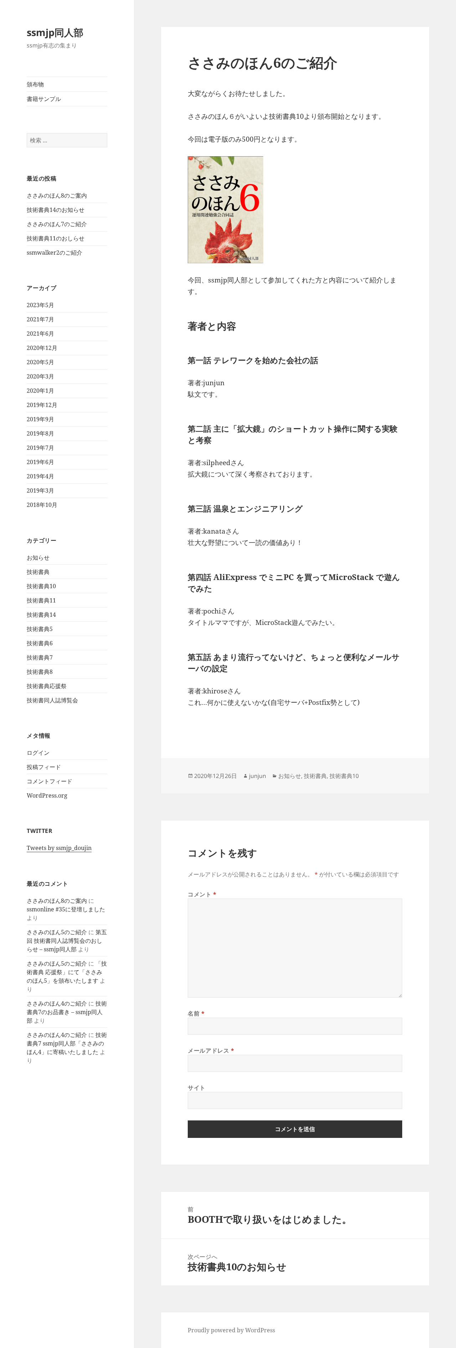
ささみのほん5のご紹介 (57, 932)
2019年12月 (42, 405)
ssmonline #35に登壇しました (66, 909)
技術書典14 (41, 615)
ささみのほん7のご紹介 (57, 224)
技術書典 (38, 572)
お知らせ (38, 557)
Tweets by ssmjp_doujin (59, 848)
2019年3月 (40, 490)
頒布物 (35, 84)
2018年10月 (42, 505)
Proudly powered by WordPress (231, 1330)
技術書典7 (40, 657)
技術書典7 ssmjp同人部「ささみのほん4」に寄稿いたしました (67, 1043)
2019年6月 (40, 462)
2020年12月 (42, 348)
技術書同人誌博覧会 (52, 700)
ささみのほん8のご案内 (57, 195)
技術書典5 (40, 629)
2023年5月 (40, 305)
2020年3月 (40, 376)
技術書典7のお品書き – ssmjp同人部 (67, 1011)
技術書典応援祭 (47, 686)
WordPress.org (47, 795)
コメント (202, 894)
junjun (257, 776)
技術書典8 (40, 672)
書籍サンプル (44, 99)
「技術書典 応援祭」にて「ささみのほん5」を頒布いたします (67, 972)
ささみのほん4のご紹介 (57, 1003)
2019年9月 (40, 419)
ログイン (38, 753)
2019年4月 (40, 476)
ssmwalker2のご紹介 (54, 252)
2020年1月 (40, 391)
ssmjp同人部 (55, 32)
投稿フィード (44, 767)
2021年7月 (40, 319)
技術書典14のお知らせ (55, 210)
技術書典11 (41, 600)
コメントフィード (49, 781)
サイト (197, 1088)
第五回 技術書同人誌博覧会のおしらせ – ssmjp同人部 (67, 940)
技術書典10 (41, 586)
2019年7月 (40, 448)
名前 (196, 1013)
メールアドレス (211, 1050)
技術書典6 (40, 643)
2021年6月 (40, 333)
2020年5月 (40, 362)
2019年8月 (40, 433)
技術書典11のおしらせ (55, 238)
